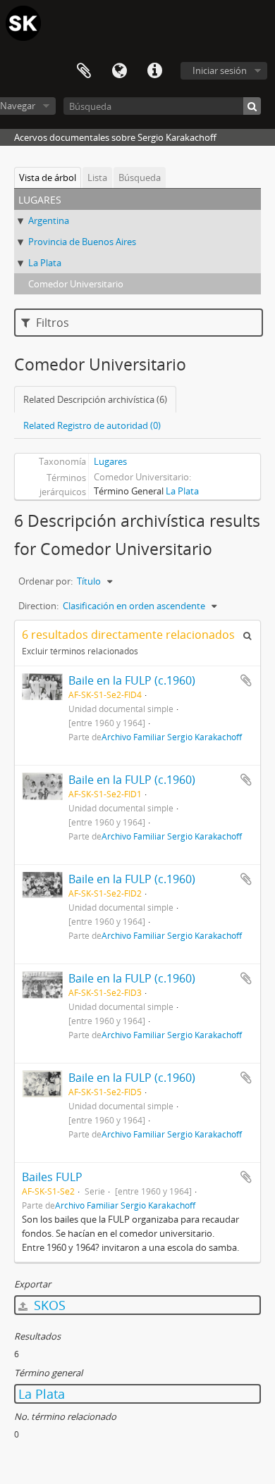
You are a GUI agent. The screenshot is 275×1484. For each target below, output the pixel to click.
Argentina (48, 220)
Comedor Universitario (75, 284)
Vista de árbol (47, 177)
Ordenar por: (45, 581)
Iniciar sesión (219, 70)
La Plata (44, 262)
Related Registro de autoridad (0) (92, 425)
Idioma (119, 71)
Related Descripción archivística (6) (95, 399)
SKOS (48, 1305)
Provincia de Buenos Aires (82, 241)
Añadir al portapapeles (246, 680)
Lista (97, 177)
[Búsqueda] (252, 106)
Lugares (110, 461)
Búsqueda (139, 177)
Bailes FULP (52, 1177)
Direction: (38, 605)
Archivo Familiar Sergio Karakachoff (172, 736)
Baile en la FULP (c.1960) (131, 680)
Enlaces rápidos (154, 71)
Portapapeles (84, 71)
